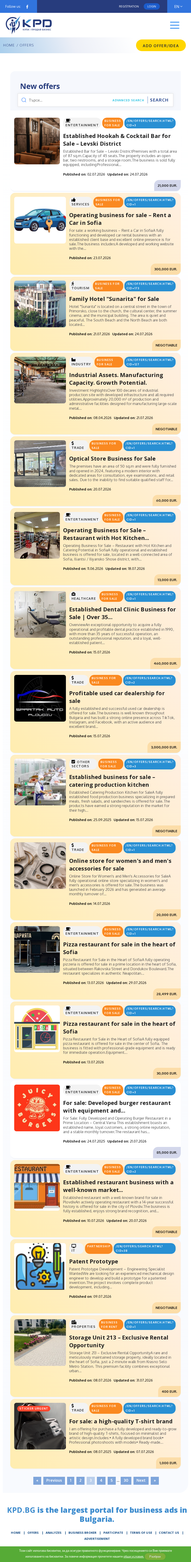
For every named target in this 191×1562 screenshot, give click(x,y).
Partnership (98, 1246)
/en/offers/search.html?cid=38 (139, 1248)
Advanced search (128, 100)
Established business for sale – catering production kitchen (112, 780)
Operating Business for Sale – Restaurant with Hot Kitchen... (106, 534)
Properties (84, 1327)
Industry (81, 364)
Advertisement (97, 1539)
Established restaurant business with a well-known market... (118, 1186)
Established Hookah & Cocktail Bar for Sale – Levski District (117, 139)
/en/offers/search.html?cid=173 (150, 286)
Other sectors (81, 764)
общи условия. (133, 1556)
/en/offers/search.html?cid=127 (150, 362)
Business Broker (82, 1532)
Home (9, 45)
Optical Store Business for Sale (112, 458)
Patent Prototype (93, 1261)
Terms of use (141, 1532)
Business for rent (109, 1325)
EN (176, 6)
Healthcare (84, 598)
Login (151, 6)
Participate (113, 1532)
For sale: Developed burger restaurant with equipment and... (117, 1106)
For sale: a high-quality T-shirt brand (121, 1421)
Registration (129, 6)
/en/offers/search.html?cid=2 (148, 680)
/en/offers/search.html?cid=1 (150, 202)
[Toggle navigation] (174, 25)
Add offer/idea (161, 45)
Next (141, 1480)
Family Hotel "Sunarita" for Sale (114, 299)
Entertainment (82, 125)
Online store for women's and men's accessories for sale (120, 864)
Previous (54, 1480)
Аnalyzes (53, 1532)
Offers (33, 1532)
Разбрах (155, 1556)
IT (73, 1250)
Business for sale (112, 123)
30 (126, 1480)
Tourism (81, 288)
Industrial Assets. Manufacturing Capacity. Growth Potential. (116, 378)
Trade (78, 448)
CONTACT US (169, 1532)
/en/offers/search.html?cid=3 (150, 123)
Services (81, 204)
